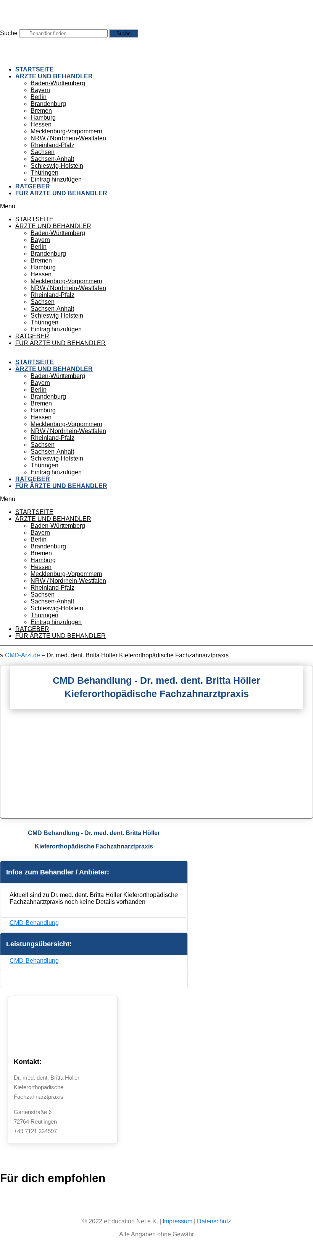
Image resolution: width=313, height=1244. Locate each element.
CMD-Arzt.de (22, 655)
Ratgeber (32, 186)
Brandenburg (48, 104)
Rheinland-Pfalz (52, 145)
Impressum (177, 1221)
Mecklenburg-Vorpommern (66, 131)
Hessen (41, 124)
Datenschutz (214, 1221)
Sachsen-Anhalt (52, 159)
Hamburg (43, 117)
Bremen (41, 110)
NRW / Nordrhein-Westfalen (68, 138)
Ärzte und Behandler (54, 76)
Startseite (34, 69)
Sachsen (43, 152)
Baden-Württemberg (58, 83)
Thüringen (44, 172)
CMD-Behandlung (34, 923)
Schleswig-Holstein (57, 165)
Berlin (39, 97)
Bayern (40, 90)
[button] (156, 206)
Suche (9, 33)
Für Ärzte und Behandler (61, 193)
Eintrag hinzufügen (56, 179)
